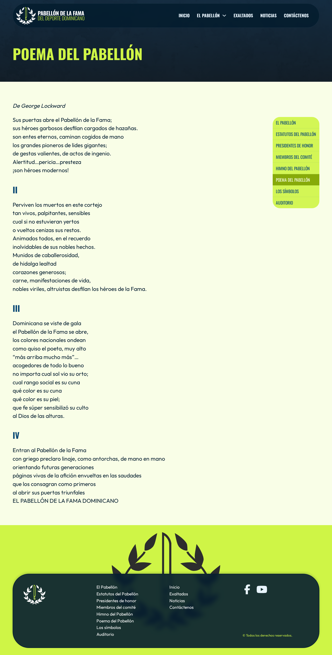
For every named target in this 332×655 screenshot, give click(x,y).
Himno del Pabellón (293, 168)
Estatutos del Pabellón (296, 134)
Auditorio (284, 202)
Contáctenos (296, 15)
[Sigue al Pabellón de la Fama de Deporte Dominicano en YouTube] (261, 589)
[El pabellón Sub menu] (224, 15)
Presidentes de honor (294, 145)
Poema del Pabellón (293, 179)
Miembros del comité (294, 156)
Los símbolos (287, 191)
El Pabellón (286, 122)
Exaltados (243, 15)
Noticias (268, 15)
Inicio (184, 15)
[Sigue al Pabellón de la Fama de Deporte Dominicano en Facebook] (247, 589)
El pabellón (208, 15)
